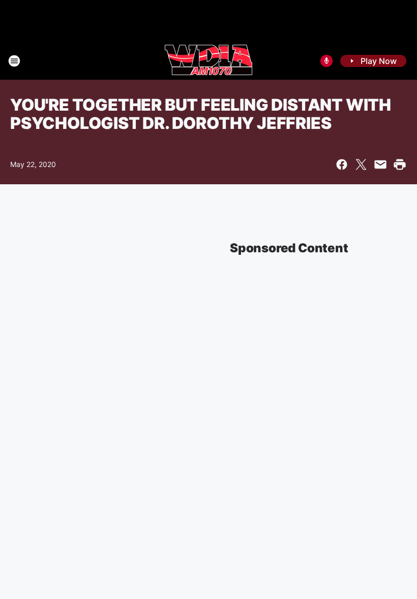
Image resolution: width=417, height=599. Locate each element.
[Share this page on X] (361, 164)
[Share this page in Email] (380, 164)
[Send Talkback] (326, 61)
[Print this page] (400, 164)
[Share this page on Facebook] (342, 164)
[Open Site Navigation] (14, 61)
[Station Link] (208, 61)
